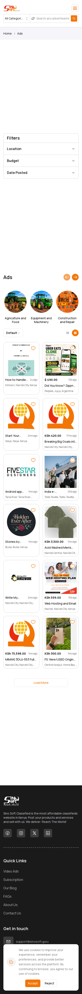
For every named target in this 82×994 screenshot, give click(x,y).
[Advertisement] (41, 87)
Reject (49, 983)
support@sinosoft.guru (32, 942)
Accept (33, 983)
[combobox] (17, 18)
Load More (41, 683)
